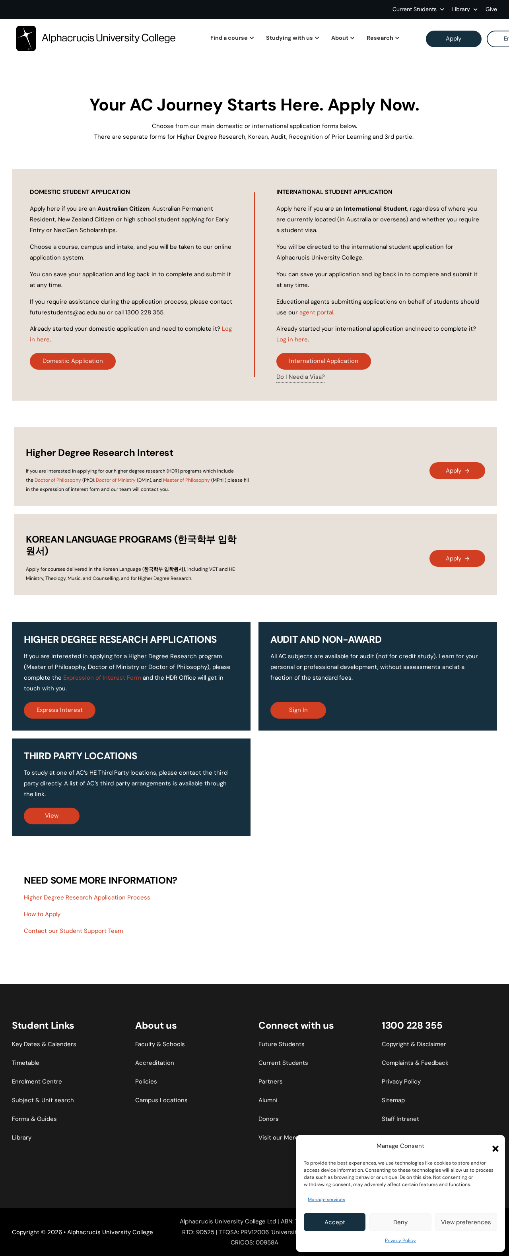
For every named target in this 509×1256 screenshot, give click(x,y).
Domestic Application (73, 361)
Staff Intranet (400, 1119)
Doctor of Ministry (116, 480)
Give (491, 9)
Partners (270, 1081)
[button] (493, 1146)
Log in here (292, 339)
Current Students (414, 9)
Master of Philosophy (186, 480)
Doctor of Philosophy (58, 480)
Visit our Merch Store (288, 1138)
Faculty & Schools (160, 1044)
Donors (268, 1119)
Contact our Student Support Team (73, 931)
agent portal (316, 312)
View (51, 816)
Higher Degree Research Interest (99, 452)
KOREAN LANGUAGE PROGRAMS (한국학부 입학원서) (131, 545)
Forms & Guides (34, 1119)
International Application (323, 361)
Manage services (326, 1199)
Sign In (298, 710)
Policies (146, 1081)
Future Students (281, 1044)
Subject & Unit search (43, 1100)
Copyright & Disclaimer (414, 1044)
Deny (400, 1222)
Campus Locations (161, 1100)
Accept (334, 1222)
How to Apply (42, 914)
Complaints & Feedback (415, 1063)
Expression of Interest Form (102, 678)
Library (21, 1138)
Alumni (268, 1100)
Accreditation (154, 1063)
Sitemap (393, 1100)
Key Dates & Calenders (44, 1044)
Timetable (25, 1063)
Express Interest (60, 710)
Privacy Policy (400, 1240)
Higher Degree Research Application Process (87, 897)
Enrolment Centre (37, 1081)
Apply (453, 39)
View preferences (466, 1222)
